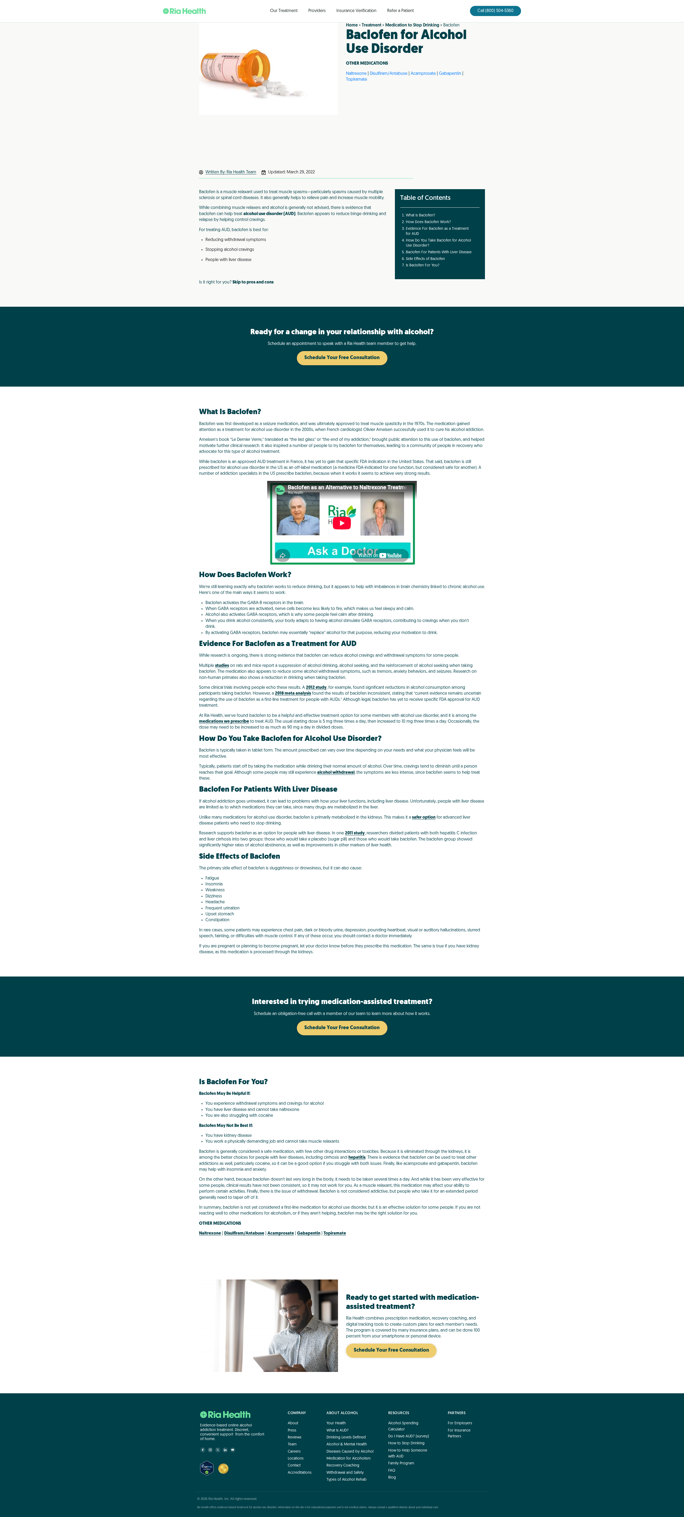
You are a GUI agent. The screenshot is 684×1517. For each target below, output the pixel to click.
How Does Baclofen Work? (428, 222)
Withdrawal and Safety (345, 1473)
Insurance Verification (356, 11)
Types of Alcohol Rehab (347, 1480)
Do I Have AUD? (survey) (408, 1436)
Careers (294, 1451)
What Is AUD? (338, 1430)
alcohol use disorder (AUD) (269, 214)
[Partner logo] (223, 1469)
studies (222, 666)
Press (292, 1430)
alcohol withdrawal (336, 773)
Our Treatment (284, 11)
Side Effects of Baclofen (425, 259)
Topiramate (356, 79)
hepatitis (357, 1158)
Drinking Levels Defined (346, 1438)
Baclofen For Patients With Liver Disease (439, 252)
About (293, 1423)
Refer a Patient (400, 11)
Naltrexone (356, 74)
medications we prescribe (224, 721)
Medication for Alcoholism (349, 1459)
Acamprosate (423, 74)
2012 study (316, 688)
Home (352, 25)
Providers (317, 11)
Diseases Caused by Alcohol (350, 1451)
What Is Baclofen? (420, 215)
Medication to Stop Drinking (412, 25)
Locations (296, 1459)
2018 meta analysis (293, 693)
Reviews (294, 1438)
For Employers (460, 1423)
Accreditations (300, 1473)
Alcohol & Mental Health (347, 1444)
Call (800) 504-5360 (495, 11)
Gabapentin (450, 74)
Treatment (371, 25)
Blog (392, 1478)
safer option (424, 817)
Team (292, 1444)
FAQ (391, 1470)
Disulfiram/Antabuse (388, 74)
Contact (294, 1466)
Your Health (336, 1423)
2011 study (355, 833)
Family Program (401, 1463)
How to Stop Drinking (406, 1443)
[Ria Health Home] (184, 11)
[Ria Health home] (225, 1414)
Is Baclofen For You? (423, 265)
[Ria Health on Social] (202, 1450)
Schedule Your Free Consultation (342, 357)
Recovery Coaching (343, 1466)
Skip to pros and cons (253, 282)
